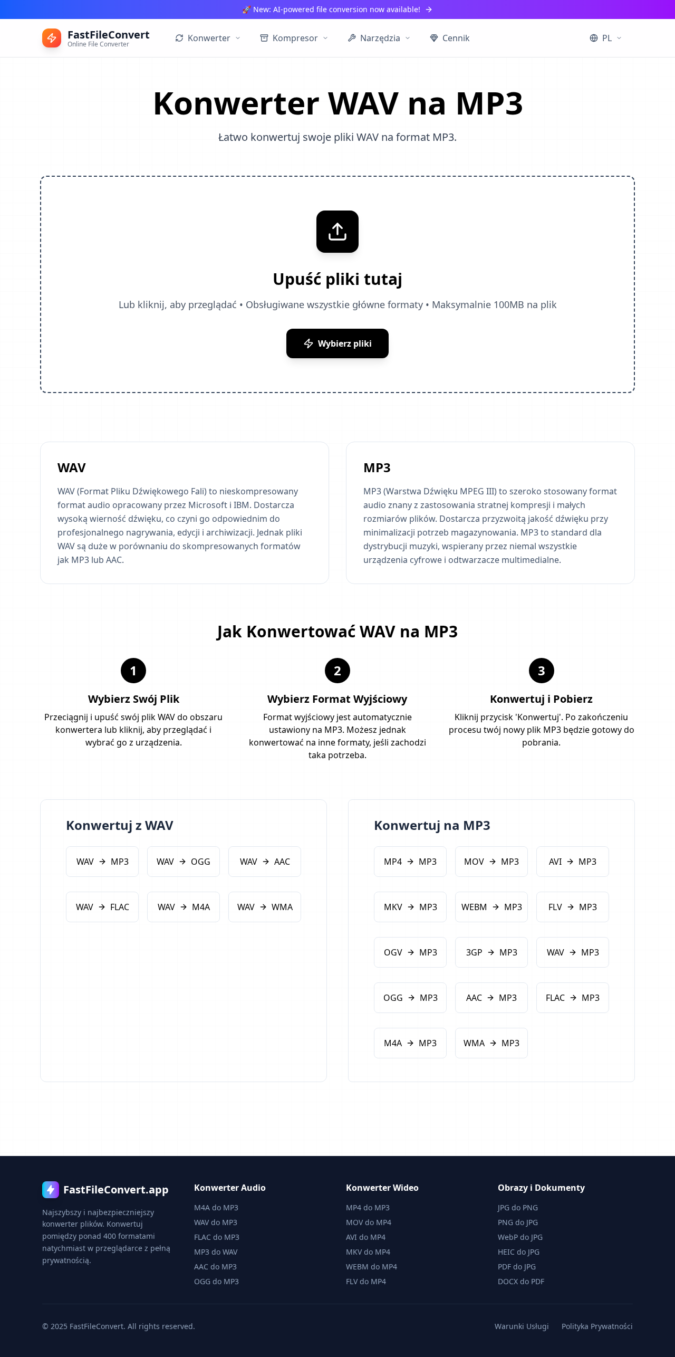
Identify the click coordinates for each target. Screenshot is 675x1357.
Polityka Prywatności (597, 1326)
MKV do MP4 (368, 1252)
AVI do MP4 (365, 1237)
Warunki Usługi (522, 1326)
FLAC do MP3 (216, 1237)
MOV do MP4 (368, 1222)
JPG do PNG (518, 1207)
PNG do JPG (518, 1222)
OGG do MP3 (216, 1281)
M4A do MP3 (216, 1207)
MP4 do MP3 (368, 1207)
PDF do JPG (517, 1267)
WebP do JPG (520, 1237)
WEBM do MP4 (371, 1267)
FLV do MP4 (366, 1281)
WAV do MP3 (215, 1222)
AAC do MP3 (215, 1267)
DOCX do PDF (521, 1281)
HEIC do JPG (518, 1252)
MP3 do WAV (215, 1252)
